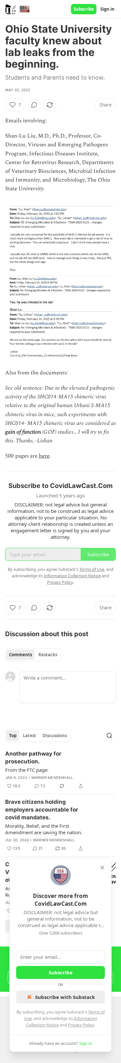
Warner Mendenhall (52, 777)
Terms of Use (91, 569)
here (44, 456)
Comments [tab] (20, 655)
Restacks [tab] (47, 655)
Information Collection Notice (72, 576)
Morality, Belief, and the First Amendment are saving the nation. (43, 829)
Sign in (107, 9)
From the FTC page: (26, 770)
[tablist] (33, 654)
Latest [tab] (29, 735)
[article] (60, 770)
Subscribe (84, 9)
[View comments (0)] (34, 104)
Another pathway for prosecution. (33, 757)
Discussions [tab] (55, 735)
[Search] (109, 735)
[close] (102, 867)
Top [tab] (12, 735)
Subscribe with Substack (65, 997)
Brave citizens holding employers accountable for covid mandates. (41, 810)
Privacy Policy (81, 1025)
